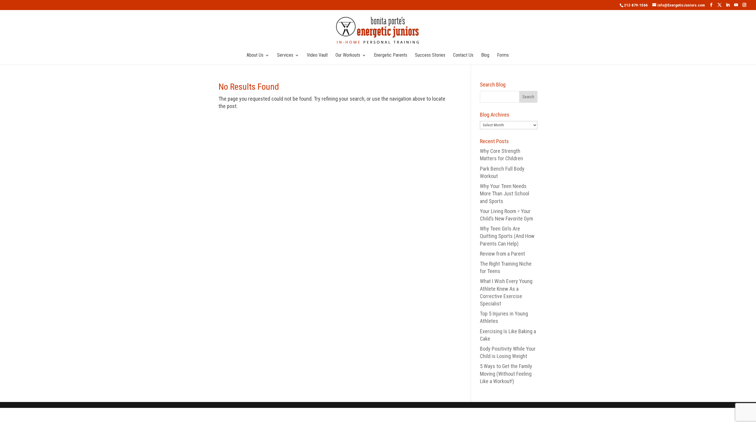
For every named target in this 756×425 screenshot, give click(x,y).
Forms (503, 55)
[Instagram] (744, 5)
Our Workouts (347, 55)
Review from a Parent (502, 254)
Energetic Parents (390, 55)
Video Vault (317, 55)
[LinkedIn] (728, 5)
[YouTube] (736, 5)
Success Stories (430, 55)
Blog (485, 55)
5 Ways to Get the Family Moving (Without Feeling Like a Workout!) (506, 373)
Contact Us (463, 55)
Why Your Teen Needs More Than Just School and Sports (504, 193)
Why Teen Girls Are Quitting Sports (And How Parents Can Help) (507, 235)
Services (285, 55)
